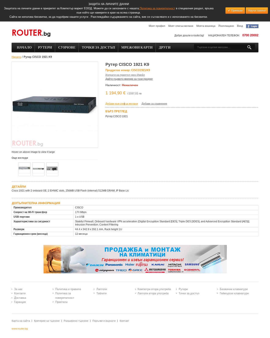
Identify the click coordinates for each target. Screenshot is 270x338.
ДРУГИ (164, 47)
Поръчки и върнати (104, 320)
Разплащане (226, 25)
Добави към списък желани (121, 103)
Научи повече (257, 10)
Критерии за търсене (47, 320)
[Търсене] (251, 47)
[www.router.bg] (31, 33)
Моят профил (157, 25)
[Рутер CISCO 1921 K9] (24, 168)
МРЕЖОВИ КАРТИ (137, 47)
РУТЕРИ (45, 47)
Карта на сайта (21, 320)
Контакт (124, 320)
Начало (16, 56)
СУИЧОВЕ (67, 47)
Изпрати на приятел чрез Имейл (125, 74)
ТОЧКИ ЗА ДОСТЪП (98, 47)
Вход (240, 25)
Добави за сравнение (154, 103)
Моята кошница (205, 25)
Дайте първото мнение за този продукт (129, 78)
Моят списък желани (180, 25)
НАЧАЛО (24, 47)
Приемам (236, 10)
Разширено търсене (76, 320)
